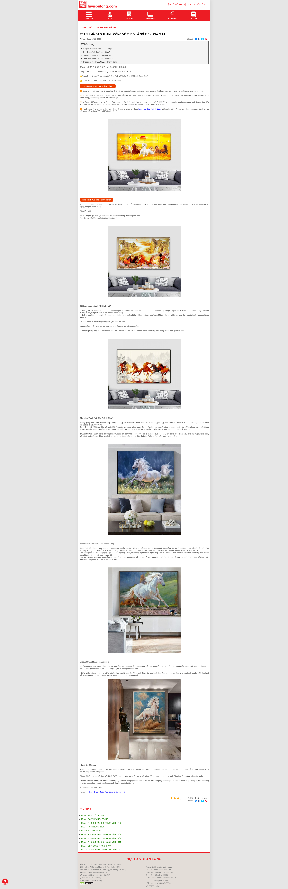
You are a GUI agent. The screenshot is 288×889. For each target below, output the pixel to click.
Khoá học (150, 13)
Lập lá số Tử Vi (176, 4)
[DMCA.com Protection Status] (86, 884)
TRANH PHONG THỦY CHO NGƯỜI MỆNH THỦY (102, 850)
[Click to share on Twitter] (202, 39)
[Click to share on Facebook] (199, 39)
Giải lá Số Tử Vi (197, 4)
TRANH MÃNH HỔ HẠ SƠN (92, 815)
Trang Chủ (85, 27)
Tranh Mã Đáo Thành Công (149, 109)
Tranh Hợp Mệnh (105, 27)
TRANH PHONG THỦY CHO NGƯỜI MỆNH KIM (101, 842)
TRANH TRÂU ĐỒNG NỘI (91, 831)
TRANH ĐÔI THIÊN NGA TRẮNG (94, 819)
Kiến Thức (172, 13)
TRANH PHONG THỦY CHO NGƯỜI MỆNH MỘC (101, 838)
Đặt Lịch (193, 13)
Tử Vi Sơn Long (95, 878)
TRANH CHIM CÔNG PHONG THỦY (96, 846)
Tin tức (109, 13)
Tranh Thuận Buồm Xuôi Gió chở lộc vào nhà (107, 792)
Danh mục (89, 13)
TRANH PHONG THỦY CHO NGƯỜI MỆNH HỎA (101, 834)
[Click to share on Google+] (206, 39)
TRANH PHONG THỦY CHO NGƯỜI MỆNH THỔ (101, 823)
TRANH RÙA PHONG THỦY (92, 827)
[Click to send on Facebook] (196, 39)
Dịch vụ (129, 13)
